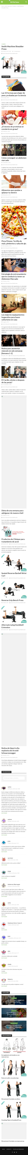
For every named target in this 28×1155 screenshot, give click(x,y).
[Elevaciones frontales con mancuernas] (14, 1130)
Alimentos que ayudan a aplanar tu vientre (11, 191)
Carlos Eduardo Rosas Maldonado (10, 53)
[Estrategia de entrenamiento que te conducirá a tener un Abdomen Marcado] (14, 265)
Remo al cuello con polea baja (10, 1078)
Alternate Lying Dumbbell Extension (12, 626)
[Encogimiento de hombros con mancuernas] (14, 1045)
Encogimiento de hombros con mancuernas (10, 1056)
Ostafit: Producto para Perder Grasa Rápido (14, 1001)
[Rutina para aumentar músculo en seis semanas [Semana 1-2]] (14, 340)
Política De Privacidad (18, 1149)
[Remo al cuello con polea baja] (14, 1067)
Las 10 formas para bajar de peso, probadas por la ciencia (13, 94)
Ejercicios (10, 6)
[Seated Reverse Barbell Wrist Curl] (14, 562)
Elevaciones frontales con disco (10, 1099)
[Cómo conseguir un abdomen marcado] (14, 150)
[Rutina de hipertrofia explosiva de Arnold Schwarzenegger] (14, 689)
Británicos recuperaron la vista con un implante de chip (14, 1026)
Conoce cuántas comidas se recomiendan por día (14, 1013)
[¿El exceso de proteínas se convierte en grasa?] (14, 117)
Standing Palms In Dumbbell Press (11, 1120)
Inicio (2, 6)
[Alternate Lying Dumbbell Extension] (14, 614)
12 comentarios (16, 51)
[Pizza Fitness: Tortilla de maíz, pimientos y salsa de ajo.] (14, 222)
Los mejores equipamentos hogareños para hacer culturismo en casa (12, 317)
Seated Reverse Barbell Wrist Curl (13, 574)
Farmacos (14, 998)
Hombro (14, 6)
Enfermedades (14, 1023)
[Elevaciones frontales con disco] (14, 1088)
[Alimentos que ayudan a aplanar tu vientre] (14, 181)
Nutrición (14, 1010)
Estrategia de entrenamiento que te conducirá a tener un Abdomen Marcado (13, 276)
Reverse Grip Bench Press (12, 600)
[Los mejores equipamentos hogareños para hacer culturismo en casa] (14, 303)
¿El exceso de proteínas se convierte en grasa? (12, 127)
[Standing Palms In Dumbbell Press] (14, 1109)
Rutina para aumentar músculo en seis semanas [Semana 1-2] (11, 350)
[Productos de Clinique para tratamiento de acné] (14, 531)
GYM (6, 6)
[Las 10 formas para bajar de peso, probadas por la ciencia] (14, 85)
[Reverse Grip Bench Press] (14, 589)
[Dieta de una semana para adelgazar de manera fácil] (14, 452)
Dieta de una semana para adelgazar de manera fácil (12, 511)
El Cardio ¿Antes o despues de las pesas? (12, 381)
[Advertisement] (14, 25)
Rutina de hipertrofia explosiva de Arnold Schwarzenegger (10, 750)
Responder (4, 813)
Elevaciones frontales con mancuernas (12, 1141)
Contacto (8, 1149)
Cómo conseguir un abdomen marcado (13, 159)
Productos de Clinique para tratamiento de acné (13, 540)
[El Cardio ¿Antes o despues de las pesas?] (14, 372)
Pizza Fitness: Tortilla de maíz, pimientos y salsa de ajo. (13, 242)
